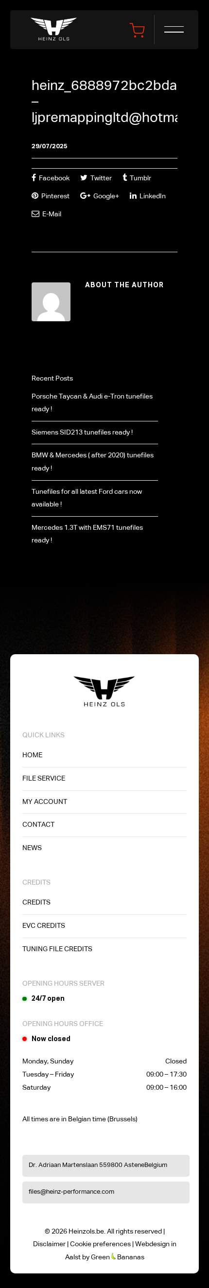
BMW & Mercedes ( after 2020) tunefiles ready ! (93, 462)
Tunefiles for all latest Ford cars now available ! (87, 498)
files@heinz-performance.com (71, 1192)
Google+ (105, 196)
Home (32, 755)
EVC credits (43, 925)
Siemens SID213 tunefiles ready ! (82, 432)
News (32, 848)
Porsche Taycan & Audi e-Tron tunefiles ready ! (92, 403)
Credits (36, 902)
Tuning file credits (57, 949)
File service (43, 778)
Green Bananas (117, 1257)
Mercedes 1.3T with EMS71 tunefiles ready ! (87, 534)
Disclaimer (49, 1244)
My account (44, 802)
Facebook (53, 178)
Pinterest (55, 196)
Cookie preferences (100, 1244)
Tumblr (139, 178)
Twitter (100, 178)
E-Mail (51, 214)
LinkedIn (152, 196)
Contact (38, 824)
